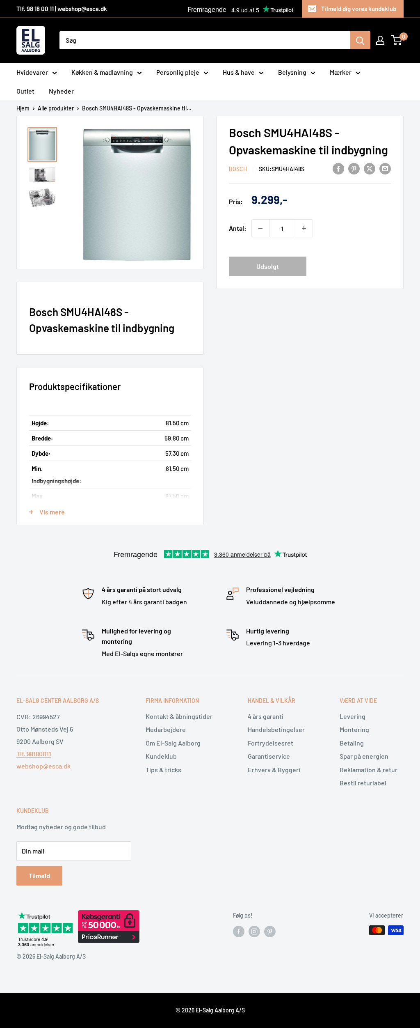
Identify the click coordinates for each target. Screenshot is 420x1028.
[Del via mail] (385, 168)
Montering (354, 729)
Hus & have (239, 72)
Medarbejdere (166, 729)
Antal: (238, 228)
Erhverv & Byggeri (274, 769)
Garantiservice (269, 756)
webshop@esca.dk (43, 766)
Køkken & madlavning (102, 72)
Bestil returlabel (363, 783)
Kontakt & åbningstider (179, 716)
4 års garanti (265, 716)
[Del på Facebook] (338, 168)
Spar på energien (364, 756)
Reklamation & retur (368, 769)
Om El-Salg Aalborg (173, 743)
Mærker (341, 72)
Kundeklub (161, 756)
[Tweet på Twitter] (369, 168)
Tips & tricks (163, 769)
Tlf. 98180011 (33, 753)
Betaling (352, 743)
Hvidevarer (32, 72)
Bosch (238, 168)
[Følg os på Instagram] (254, 931)
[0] (397, 40)
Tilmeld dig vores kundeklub (358, 8)
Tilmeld (39, 875)
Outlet (25, 91)
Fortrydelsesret (270, 743)
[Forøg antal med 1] (304, 228)
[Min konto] (380, 40)
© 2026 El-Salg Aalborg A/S (210, 1010)
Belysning (292, 72)
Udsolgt (267, 266)
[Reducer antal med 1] (260, 228)
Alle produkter (56, 108)
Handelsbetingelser (276, 729)
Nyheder (61, 91)
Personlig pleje (177, 72)
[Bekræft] (360, 40)
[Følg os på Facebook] (238, 931)
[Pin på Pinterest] (354, 168)
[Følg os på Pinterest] (270, 931)
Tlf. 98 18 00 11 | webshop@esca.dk (61, 8)
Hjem (23, 108)
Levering (352, 716)
